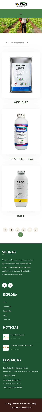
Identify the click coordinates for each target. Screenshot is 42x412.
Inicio (5, 302)
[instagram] (10, 285)
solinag (16, 339)
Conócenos (7, 307)
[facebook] (4, 285)
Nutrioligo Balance (18, 335)
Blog (5, 315)
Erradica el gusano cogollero (21, 345)
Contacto (6, 320)
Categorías (7, 311)
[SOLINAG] (21, 4)
